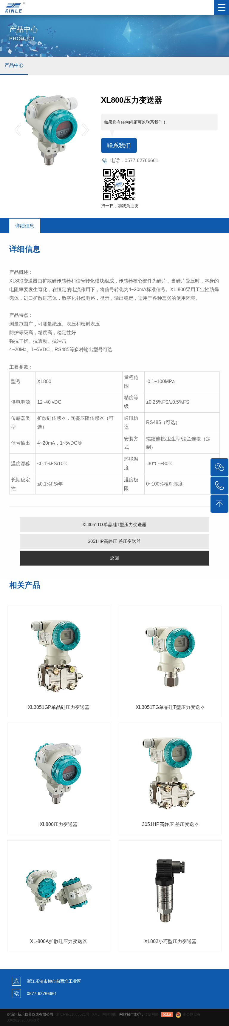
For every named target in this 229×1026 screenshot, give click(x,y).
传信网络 (151, 1014)
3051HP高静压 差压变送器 (114, 541)
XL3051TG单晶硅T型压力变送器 (114, 524)
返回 (114, 557)
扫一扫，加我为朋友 (120, 205)
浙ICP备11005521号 (72, 1014)
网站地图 (109, 1014)
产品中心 (14, 65)
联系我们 (119, 145)
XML (96, 1014)
